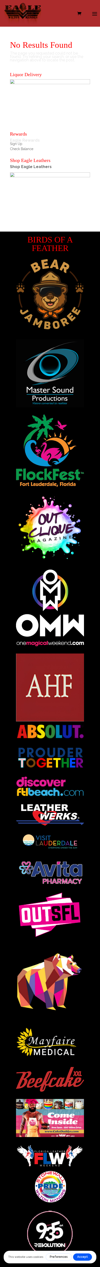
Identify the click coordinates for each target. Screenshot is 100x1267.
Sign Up (16, 144)
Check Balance (21, 149)
